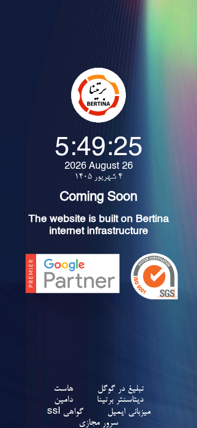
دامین (63, 400)
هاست (63, 389)
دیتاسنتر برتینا (120, 400)
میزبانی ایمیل (128, 412)
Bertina (152, 220)
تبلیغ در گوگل (120, 389)
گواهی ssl (65, 412)
